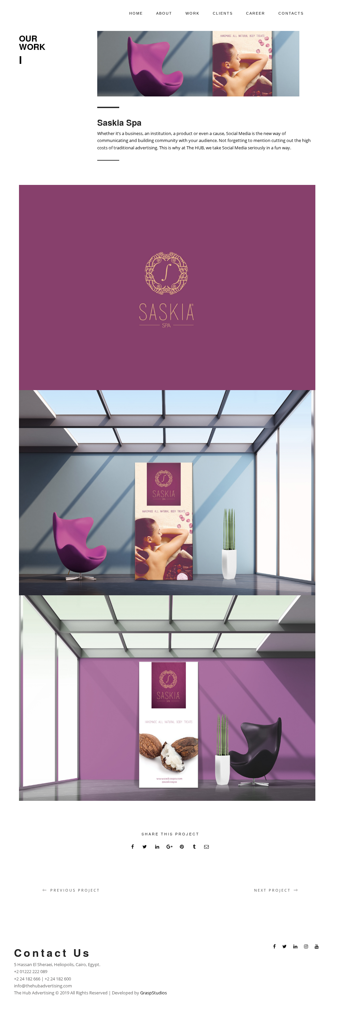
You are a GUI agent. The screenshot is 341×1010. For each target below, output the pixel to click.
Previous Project (75, 890)
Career (255, 13)
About (164, 13)
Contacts (291, 13)
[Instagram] (306, 947)
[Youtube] (316, 947)
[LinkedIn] (295, 947)
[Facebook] (274, 947)
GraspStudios (153, 993)
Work (192, 13)
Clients (223, 13)
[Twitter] (284, 947)
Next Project (272, 890)
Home (136, 13)
